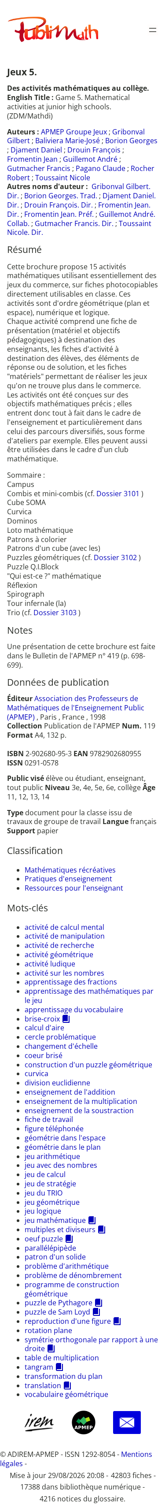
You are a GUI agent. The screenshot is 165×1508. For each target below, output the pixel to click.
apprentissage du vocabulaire (74, 1009)
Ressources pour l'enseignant (74, 888)
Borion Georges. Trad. (60, 196)
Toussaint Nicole (62, 177)
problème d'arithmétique (67, 1266)
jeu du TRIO (43, 1193)
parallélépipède (50, 1248)
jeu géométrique (52, 1202)
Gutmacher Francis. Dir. (74, 223)
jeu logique (43, 1211)
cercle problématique (60, 1037)
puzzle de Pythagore (58, 1302)
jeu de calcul (45, 1174)
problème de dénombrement (73, 1275)
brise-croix (42, 1019)
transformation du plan (64, 1376)
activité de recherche (59, 945)
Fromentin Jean (32, 159)
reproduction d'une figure (68, 1321)
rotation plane (48, 1330)
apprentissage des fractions (71, 982)
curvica (36, 1073)
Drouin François (94, 150)
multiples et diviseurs (60, 1229)
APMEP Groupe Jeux (74, 132)
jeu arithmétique (52, 1156)
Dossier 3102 (116, 557)
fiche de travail (49, 1119)
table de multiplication (62, 1358)
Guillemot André (90, 159)
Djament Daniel (36, 150)
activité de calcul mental (64, 927)
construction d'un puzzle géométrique (88, 1065)
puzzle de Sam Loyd (57, 1312)
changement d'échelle (61, 1046)
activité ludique (50, 964)
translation (43, 1385)
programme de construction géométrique (72, 1289)
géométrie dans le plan (63, 1147)
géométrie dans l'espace (65, 1138)
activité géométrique (59, 954)
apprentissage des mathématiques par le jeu (89, 995)
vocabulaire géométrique (66, 1394)
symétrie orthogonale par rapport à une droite (91, 1344)
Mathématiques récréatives (70, 870)
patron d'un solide (55, 1257)
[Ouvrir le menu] (152, 30)
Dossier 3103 (55, 612)
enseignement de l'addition (70, 1092)
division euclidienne (57, 1083)
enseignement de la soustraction (79, 1110)
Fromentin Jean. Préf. (59, 214)
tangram (39, 1367)
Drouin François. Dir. (58, 205)
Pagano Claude (100, 168)
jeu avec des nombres (61, 1165)
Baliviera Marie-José (67, 140)
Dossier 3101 (118, 493)
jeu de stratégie (50, 1184)
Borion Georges (131, 140)
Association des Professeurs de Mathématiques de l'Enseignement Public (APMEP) (75, 708)
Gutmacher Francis (38, 168)
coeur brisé (43, 1055)
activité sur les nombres (64, 973)
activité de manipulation (65, 936)
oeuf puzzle (44, 1239)
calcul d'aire (44, 1028)
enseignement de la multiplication (81, 1101)
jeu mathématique (55, 1220)
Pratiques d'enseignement (68, 879)
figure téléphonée (54, 1128)
